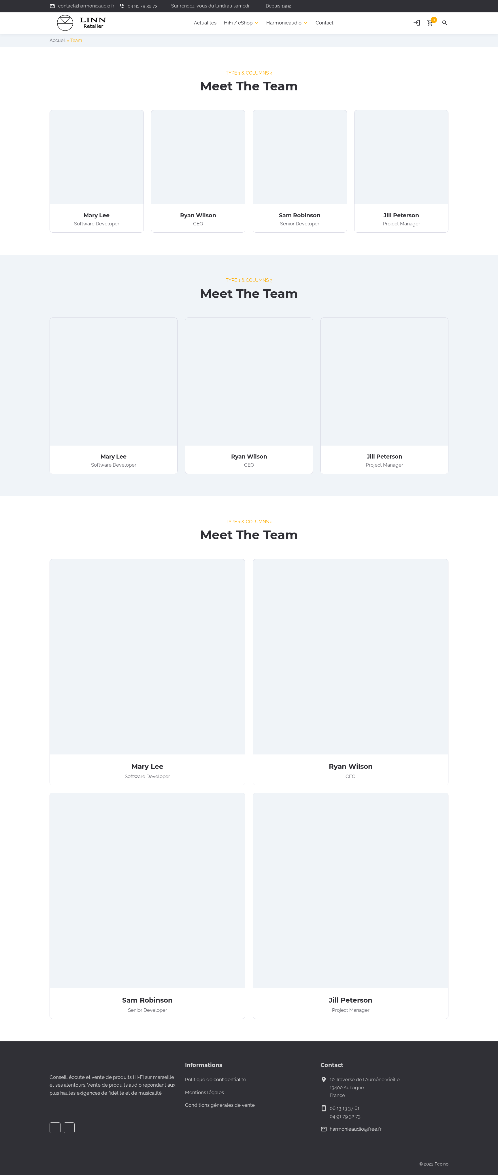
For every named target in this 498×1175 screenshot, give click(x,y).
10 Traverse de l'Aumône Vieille (365, 1079)
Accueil (57, 40)
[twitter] (445, 6)
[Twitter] (69, 1127)
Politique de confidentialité (215, 1079)
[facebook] (434, 6)
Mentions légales (204, 1092)
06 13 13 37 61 (344, 1108)
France (337, 1095)
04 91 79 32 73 (345, 1116)
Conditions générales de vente (220, 1105)
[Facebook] (55, 1127)
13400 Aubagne (347, 1087)
